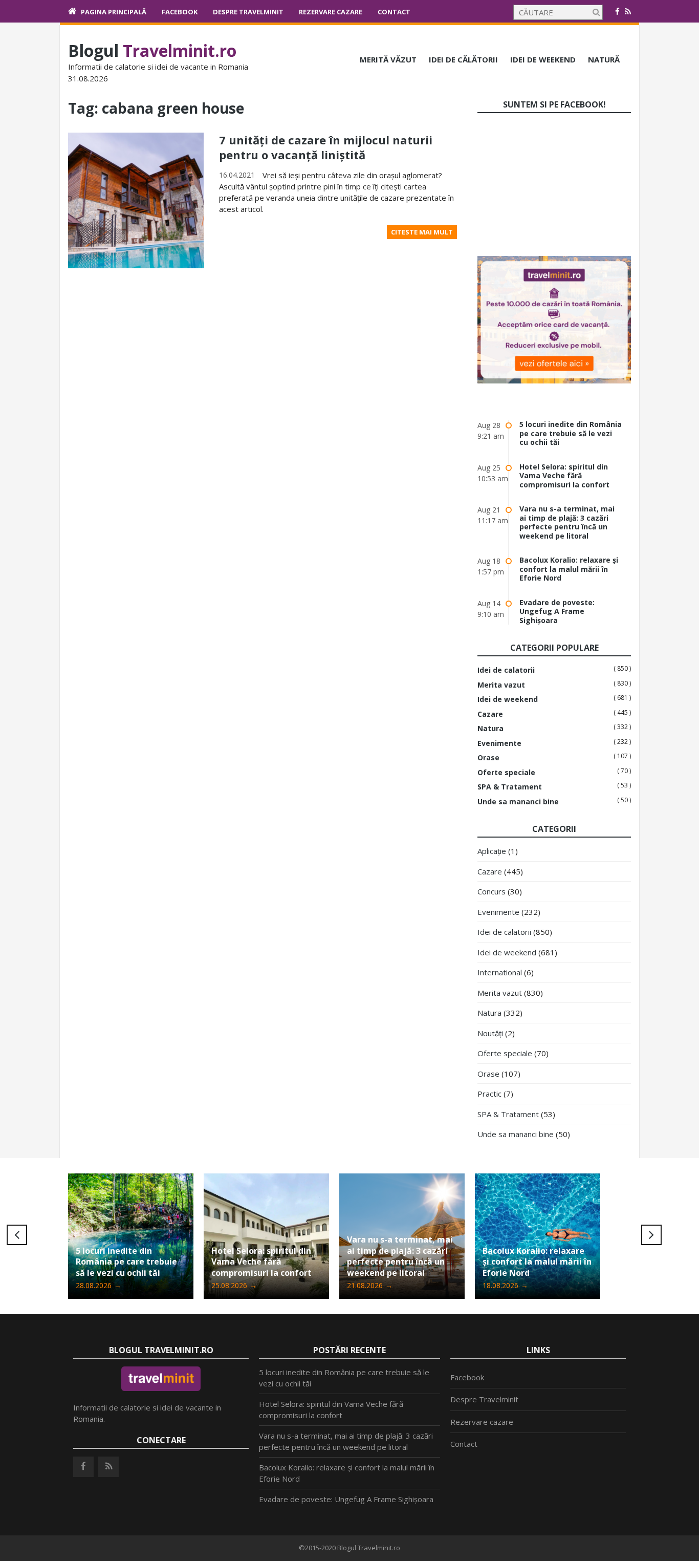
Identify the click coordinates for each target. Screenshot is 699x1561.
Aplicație (491, 851)
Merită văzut (388, 59)
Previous (17, 1235)
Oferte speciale (506, 772)
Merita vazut (501, 685)
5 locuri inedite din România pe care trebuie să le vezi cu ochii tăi (570, 433)
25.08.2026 (234, 1285)
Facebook (180, 11)
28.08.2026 (98, 1285)
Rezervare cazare (330, 11)
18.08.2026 (505, 1285)
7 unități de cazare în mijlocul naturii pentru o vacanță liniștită (325, 147)
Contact (394, 11)
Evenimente (499, 743)
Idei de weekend (543, 59)
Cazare (490, 714)
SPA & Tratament (509, 787)
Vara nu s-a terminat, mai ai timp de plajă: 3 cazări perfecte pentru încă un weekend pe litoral (567, 522)
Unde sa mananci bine (518, 801)
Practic (489, 1093)
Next (651, 1235)
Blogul (152, 50)
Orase (488, 757)
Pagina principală (113, 11)
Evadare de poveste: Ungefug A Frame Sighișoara (557, 611)
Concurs (491, 891)
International (499, 972)
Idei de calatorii (506, 670)
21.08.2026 (369, 1285)
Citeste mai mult (422, 232)
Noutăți (490, 1033)
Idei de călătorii (463, 59)
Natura (490, 728)
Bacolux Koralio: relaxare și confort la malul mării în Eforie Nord (568, 569)
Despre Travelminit (248, 11)
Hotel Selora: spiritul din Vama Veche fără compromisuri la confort (564, 475)
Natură (604, 59)
